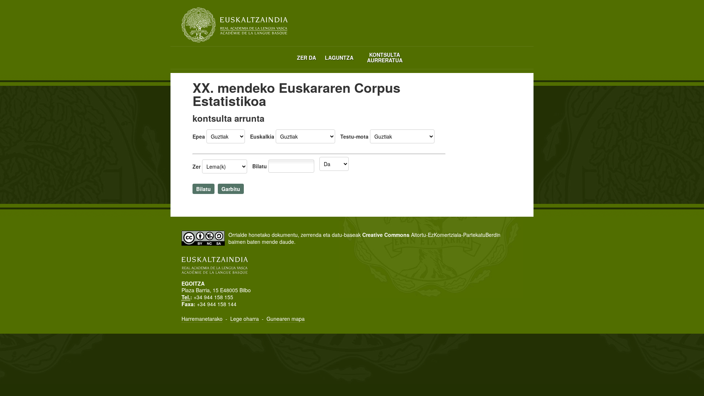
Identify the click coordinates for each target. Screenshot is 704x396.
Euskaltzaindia (235, 25)
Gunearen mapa (286, 318)
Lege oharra (244, 318)
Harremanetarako (202, 318)
